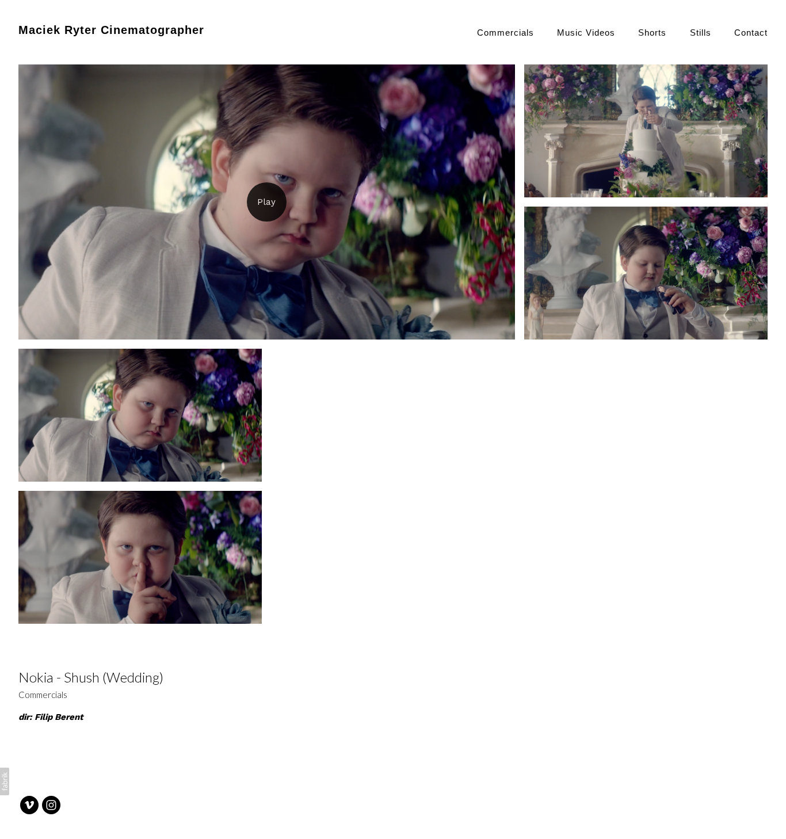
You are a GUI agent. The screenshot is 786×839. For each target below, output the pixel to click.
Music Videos (586, 32)
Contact (751, 32)
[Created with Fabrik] (4, 781)
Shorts (652, 32)
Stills (700, 32)
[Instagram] (51, 805)
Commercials (505, 32)
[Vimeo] (29, 805)
